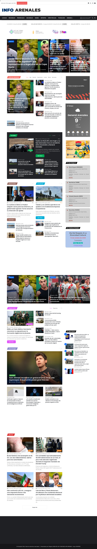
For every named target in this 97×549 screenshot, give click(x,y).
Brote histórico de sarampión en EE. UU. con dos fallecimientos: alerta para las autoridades (79, 50)
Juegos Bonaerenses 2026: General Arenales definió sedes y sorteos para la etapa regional (51, 164)
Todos (27, 77)
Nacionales (29, 17)
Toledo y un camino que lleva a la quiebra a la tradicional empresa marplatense (48, 207)
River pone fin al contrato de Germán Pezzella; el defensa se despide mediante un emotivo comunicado (79, 66)
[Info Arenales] (21, 10)
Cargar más (34, 507)
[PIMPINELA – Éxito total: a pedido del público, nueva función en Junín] (40, 330)
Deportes (43, 17)
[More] (57, 77)
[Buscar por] (95, 18)
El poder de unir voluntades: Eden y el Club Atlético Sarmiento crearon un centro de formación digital (53, 340)
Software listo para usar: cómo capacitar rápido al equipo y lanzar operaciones (81, 346)
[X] (91, 3)
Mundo (37, 17)
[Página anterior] (59, 77)
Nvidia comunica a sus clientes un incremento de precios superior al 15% (52, 400)
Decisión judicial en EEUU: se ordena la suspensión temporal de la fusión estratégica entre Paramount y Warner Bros (82, 337)
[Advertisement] (34, 257)
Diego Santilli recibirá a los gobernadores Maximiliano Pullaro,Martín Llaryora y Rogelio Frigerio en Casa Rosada (24, 238)
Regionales (12, 17)
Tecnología (61, 17)
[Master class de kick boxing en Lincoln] (40, 313)
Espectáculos (52, 17)
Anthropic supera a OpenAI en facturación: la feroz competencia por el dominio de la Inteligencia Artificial (15, 401)
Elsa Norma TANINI (74, 182)
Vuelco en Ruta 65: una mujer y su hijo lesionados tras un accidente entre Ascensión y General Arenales (48, 144)
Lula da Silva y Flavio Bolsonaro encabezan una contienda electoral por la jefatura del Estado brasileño (49, 493)
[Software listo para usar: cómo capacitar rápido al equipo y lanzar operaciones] (69, 346)
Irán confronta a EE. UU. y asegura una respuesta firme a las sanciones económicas (19, 493)
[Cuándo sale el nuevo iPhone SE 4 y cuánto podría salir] (69, 371)
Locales (4, 17)
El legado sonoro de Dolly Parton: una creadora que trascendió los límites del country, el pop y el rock (58, 65)
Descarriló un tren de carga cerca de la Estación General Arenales (25, 163)
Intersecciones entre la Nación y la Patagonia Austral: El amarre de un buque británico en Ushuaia (24, 125)
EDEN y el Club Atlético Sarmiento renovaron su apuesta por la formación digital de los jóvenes (19, 331)
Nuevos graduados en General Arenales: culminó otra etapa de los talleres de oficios (25, 173)
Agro (30, 77)
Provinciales (20, 17)
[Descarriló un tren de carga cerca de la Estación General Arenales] (13, 161)
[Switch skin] (93, 18)
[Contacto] (95, 3)
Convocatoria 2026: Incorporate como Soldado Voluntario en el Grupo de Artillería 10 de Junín (53, 322)
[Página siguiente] (61, 77)
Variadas (69, 17)
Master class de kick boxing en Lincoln (53, 314)
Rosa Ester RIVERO (74, 210)
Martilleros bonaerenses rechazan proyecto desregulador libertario (52, 234)
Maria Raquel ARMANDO (76, 167)
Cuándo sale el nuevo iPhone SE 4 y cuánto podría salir (81, 370)
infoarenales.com (44, 546)
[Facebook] (88, 3)
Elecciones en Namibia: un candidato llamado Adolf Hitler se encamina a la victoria (81, 353)
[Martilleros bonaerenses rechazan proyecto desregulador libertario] (40, 233)
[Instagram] (93, 3)
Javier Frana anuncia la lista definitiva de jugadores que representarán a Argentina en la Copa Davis (27, 63)
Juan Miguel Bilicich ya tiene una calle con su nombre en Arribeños (51, 172)
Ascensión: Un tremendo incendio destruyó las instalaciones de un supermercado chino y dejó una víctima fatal (81, 362)
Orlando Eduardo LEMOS (76, 196)
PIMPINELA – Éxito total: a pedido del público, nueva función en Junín (52, 331)
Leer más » (40, 155)
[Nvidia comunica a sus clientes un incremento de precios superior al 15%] (53, 391)
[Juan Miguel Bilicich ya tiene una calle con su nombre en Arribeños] (40, 171)
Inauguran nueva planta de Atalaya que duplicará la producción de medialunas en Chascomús (53, 225)
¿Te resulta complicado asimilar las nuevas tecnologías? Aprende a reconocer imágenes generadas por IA (33, 402)
